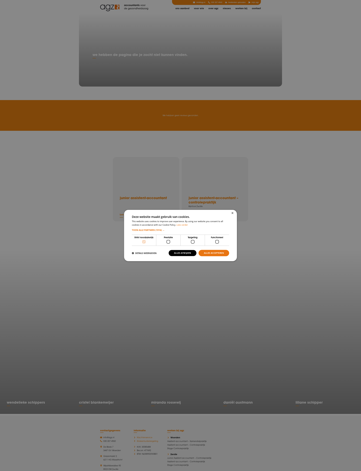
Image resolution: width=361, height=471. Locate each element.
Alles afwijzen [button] (182, 253)
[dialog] (180, 235)
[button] (180, 230)
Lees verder (182, 224)
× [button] (232, 213)
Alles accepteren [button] (214, 253)
